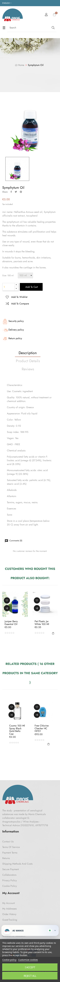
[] (53, 633)
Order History (9, 914)
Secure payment (10, 869)
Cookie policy (9, 959)
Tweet (16, 191)
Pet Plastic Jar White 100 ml (42, 622)
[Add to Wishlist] (7, 600)
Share (11, 191)
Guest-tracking (9, 920)
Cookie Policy (9, 886)
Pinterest (21, 191)
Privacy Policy (9, 880)
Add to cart (31, 287)
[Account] (46, 15)
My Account (8, 903)
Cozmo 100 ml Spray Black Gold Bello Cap (17, 729)
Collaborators (9, 875)
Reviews (28, 369)
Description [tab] (28, 353)
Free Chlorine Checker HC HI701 (42, 728)
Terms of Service (11, 847)
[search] (53, 27)
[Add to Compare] (7, 608)
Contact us (8, 841)
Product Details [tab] (28, 361)
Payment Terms (9, 852)
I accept (30, 967)
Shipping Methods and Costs (17, 863)
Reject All (30, 976)
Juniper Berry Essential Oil (11, 622)
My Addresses (9, 908)
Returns (6, 858)
